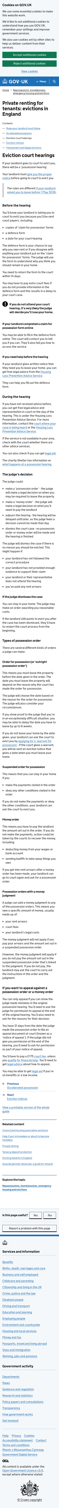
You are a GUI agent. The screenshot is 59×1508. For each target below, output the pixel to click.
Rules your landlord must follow (23, 128)
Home (5, 90)
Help (5, 1435)
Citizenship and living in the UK (22, 1287)
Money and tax (11, 1337)
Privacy (16, 1435)
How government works (17, 1414)
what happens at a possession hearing (26, 464)
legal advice (14, 1064)
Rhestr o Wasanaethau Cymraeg (23, 1450)
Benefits (7, 1262)
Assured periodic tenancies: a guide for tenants (27, 1163)
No (52, 1215)
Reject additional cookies (29, 63)
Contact (41, 1440)
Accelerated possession (19, 133)
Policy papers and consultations (22, 1402)
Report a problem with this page (29, 1228)
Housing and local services (19, 1331)
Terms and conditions (16, 1445)
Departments (11, 1376)
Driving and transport (16, 1306)
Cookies (29, 1435)
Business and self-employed (20, 1274)
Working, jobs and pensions (19, 1356)
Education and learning (17, 1312)
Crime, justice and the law (19, 1293)
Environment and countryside (21, 1325)
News (6, 1383)
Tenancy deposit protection (17, 1151)
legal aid (50, 453)
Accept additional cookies (29, 55)
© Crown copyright (29, 1500)
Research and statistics (17, 1395)
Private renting (10, 1145)
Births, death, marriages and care (23, 1268)
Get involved (10, 1420)
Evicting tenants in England (17, 1157)
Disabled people (12, 1299)
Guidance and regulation (18, 1389)
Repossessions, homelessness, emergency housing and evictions (31, 92)
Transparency (11, 1408)
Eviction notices (15, 142)
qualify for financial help (23, 1060)
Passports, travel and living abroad (24, 1343)
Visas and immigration (16, 1350)
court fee (40, 1056)
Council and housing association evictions (25, 1130)
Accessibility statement (17, 1440)
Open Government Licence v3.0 (22, 1470)
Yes (37, 1215)
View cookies (29, 71)
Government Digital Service (19, 1454)
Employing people (13, 1318)
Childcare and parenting (18, 1281)
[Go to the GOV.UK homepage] (15, 81)
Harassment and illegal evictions (23, 147)
